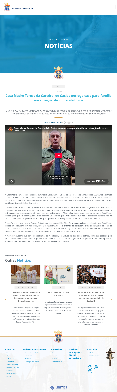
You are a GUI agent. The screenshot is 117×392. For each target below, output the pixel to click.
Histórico (10, 371)
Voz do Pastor (57, 362)
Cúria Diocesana (12, 365)
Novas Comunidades (32, 353)
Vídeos (54, 356)
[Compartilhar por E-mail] (71, 122)
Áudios (54, 359)
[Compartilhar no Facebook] (67, 122)
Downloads (56, 353)
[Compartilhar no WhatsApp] (63, 122)
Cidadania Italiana (95, 356)
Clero (8, 356)
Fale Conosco (93, 353)
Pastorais (28, 359)
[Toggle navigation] (112, 7)
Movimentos (29, 356)
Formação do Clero (13, 368)
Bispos (9, 353)
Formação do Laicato (32, 362)
